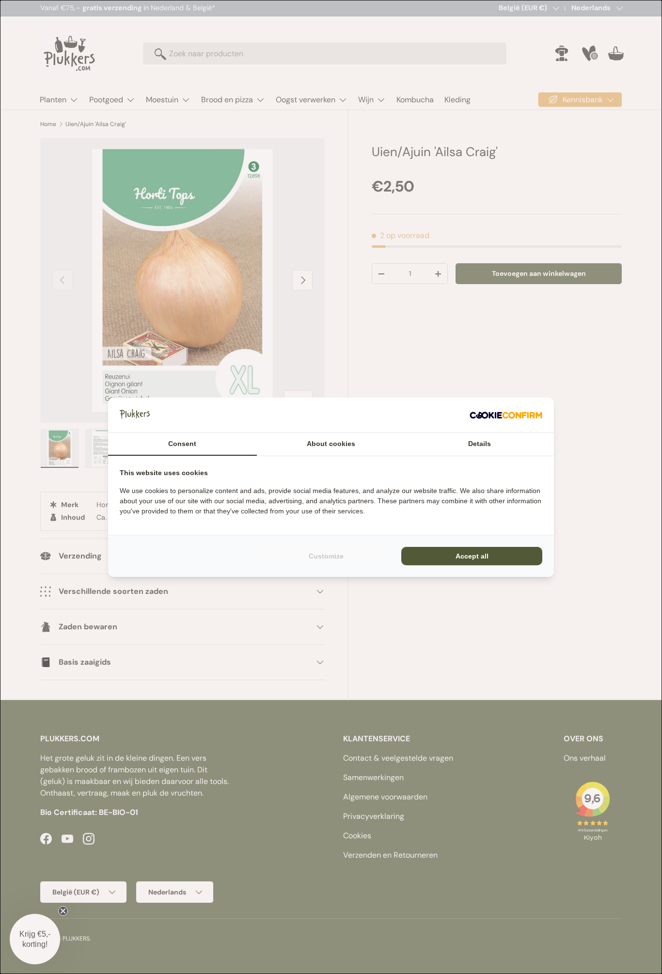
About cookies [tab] (331, 443)
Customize (326, 556)
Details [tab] (479, 443)
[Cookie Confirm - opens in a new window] (506, 415)
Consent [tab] (182, 443)
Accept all (472, 556)
